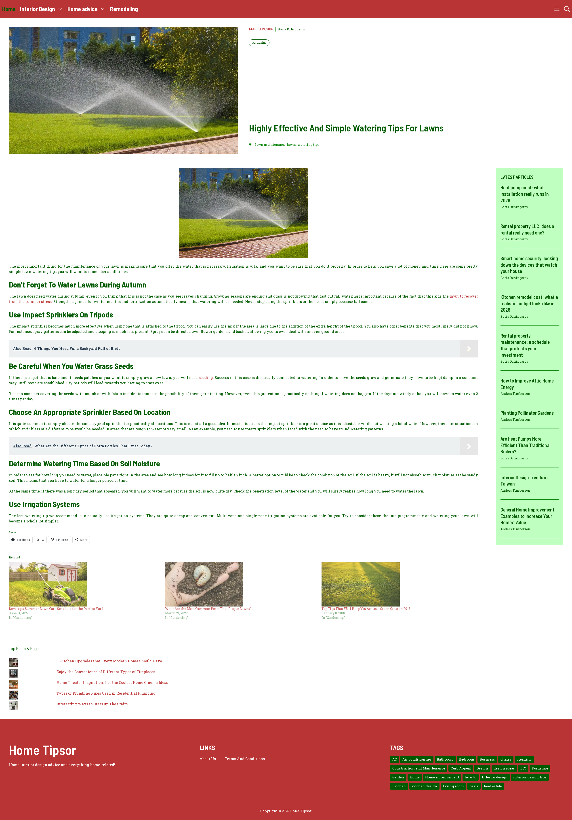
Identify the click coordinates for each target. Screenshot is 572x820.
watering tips (308, 144)
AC (394, 759)
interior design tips (530, 777)
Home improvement (442, 777)
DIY (523, 768)
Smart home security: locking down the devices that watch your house (529, 264)
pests (473, 786)
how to (470, 777)
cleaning (524, 759)
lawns (292, 144)
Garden (398, 777)
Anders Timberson (515, 393)
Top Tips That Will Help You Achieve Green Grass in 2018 (366, 609)
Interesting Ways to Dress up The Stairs (92, 704)
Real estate (493, 786)
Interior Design (37, 8)
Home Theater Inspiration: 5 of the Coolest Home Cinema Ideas (112, 682)
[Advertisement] (368, 84)
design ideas (504, 768)
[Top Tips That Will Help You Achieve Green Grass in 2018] (397, 584)
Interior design (495, 777)
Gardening (259, 42)
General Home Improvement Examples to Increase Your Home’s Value (527, 516)
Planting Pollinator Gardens (527, 413)
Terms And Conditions (245, 758)
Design (482, 768)
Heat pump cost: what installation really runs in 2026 (524, 193)
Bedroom (466, 759)
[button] (567, 9)
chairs (505, 759)
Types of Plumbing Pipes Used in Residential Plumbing (106, 693)
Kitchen (399, 786)
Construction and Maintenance (418, 768)
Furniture (540, 768)
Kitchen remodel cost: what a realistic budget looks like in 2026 (529, 303)
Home (9, 8)
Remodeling (124, 8)
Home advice (82, 8)
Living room (453, 786)
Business (487, 759)
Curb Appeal (461, 768)
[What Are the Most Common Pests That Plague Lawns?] (241, 584)
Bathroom (445, 759)
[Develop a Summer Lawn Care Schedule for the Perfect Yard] (85, 584)
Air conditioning (416, 759)
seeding (206, 377)
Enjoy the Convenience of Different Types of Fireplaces (106, 671)
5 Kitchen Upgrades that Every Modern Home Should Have (109, 661)
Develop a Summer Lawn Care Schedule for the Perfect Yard (56, 609)
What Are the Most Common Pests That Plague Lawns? (208, 609)
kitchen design (424, 786)
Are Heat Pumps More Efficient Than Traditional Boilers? (525, 445)
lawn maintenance (270, 144)
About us (208, 758)
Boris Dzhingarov (291, 29)
